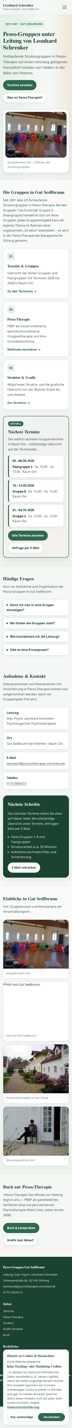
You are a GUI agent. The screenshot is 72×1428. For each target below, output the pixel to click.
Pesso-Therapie (13, 1317)
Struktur (8, 1323)
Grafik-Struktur (13, 1329)
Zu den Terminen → (22, 291)
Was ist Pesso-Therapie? (24, 97)
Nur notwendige (22, 1417)
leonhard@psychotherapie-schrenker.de (36, 763)
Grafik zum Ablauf (20, 1240)
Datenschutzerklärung (23, 1407)
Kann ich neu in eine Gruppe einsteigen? (30, 607)
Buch (6, 1335)
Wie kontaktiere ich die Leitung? (35, 636)
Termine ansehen (19, 85)
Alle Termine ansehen (28, 535)
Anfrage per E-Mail (25, 548)
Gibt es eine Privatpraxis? (29, 650)
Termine (8, 1311)
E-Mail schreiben (24, 867)
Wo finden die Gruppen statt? (32, 623)
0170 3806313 (16, 783)
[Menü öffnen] (64, 7)
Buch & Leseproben (21, 1228)
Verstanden (52, 1417)
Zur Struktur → (18, 403)
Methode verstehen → (24, 349)
